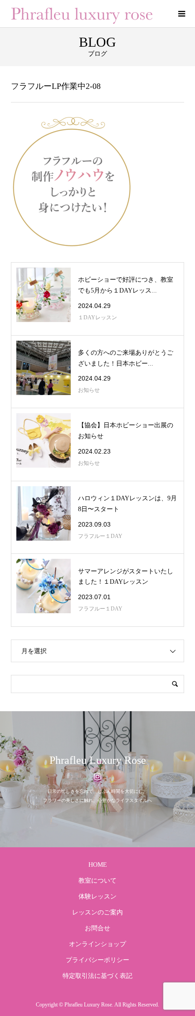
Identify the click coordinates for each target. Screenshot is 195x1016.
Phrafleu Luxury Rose (97, 760)
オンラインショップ (97, 944)
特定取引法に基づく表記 (97, 975)
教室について (97, 880)
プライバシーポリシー (97, 960)
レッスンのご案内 (97, 912)
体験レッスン (97, 896)
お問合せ (97, 928)
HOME (97, 864)
